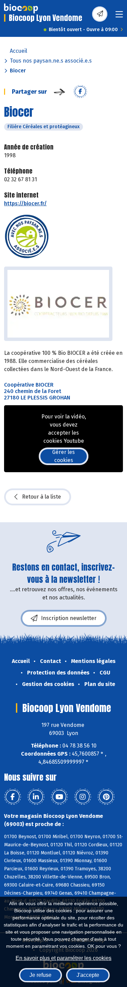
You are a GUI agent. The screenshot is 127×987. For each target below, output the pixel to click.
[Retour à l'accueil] (21, 8)
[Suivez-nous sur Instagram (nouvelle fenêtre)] (82, 796)
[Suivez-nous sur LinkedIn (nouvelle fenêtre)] (35, 796)
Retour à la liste (41, 497)
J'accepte (88, 975)
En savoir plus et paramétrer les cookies (63, 958)
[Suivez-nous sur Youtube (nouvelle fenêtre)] (59, 796)
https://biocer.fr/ (25, 203)
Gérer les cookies (63, 456)
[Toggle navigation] (119, 16)
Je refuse (40, 975)
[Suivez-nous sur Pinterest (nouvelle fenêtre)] (106, 796)
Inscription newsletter (69, 618)
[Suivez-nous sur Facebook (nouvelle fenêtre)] (12, 796)
